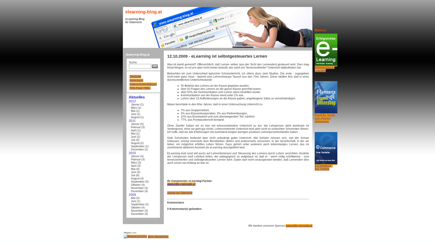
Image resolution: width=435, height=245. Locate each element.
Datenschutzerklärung (143, 84)
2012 (132, 101)
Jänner (135, 104)
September (138, 146)
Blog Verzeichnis (158, 236)
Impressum (136, 80)
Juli (133, 140)
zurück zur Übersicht (179, 192)
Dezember (137, 149)
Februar (136, 127)
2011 (132, 120)
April (134, 130)
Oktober (136, 184)
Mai (133, 111)
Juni (133, 114)
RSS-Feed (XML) (140, 88)
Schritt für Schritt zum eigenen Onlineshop (325, 118)
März (134, 107)
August (135, 117)
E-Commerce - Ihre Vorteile (324, 167)
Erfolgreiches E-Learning (324, 69)
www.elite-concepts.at (299, 225)
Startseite (135, 76)
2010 (132, 153)
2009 (132, 194)
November (137, 188)
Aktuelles (137, 97)
